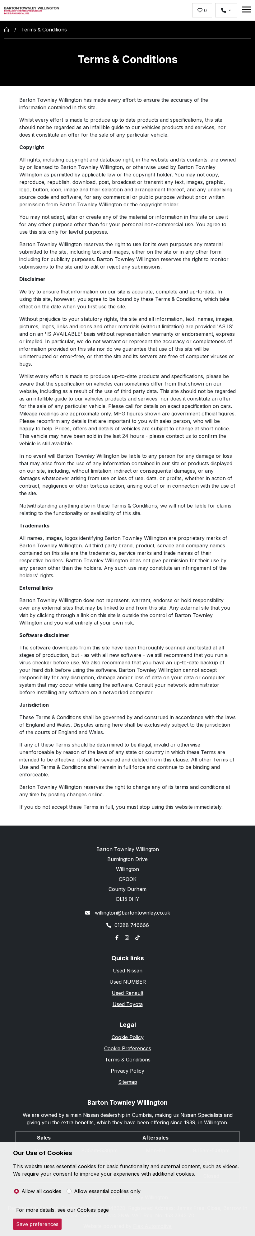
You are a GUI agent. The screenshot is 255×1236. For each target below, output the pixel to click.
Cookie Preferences (127, 1048)
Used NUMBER (127, 982)
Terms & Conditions (128, 1059)
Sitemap (127, 1082)
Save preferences (37, 1224)
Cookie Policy (128, 1037)
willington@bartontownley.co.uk (131, 913)
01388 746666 (131, 925)
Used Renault (127, 993)
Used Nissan (127, 970)
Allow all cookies (41, 1191)
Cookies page (93, 1210)
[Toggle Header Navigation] (246, 10)
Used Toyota (128, 1004)
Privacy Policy (127, 1071)
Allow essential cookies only (107, 1191)
